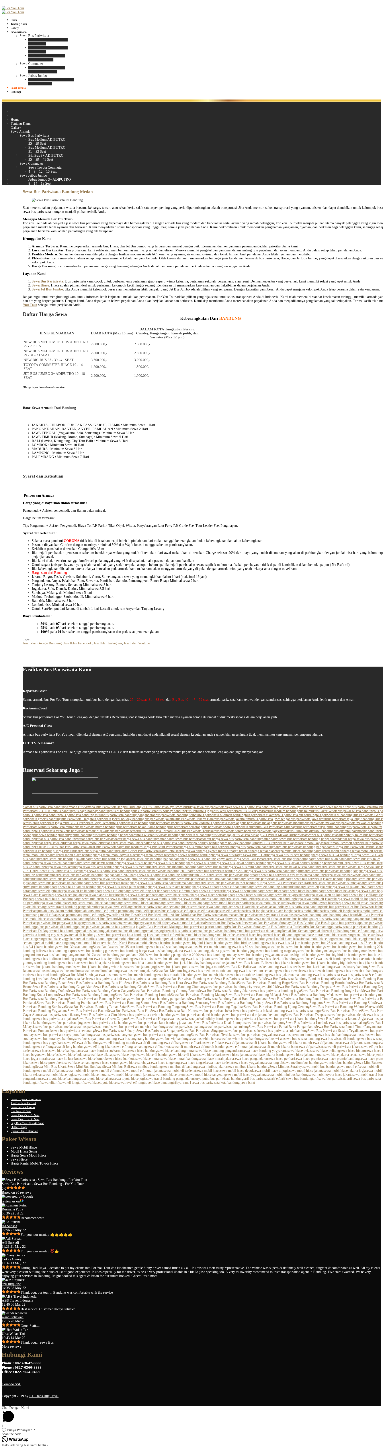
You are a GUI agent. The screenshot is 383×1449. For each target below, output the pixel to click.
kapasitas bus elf (159, 911)
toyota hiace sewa (112, 1082)
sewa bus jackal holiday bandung (189, 963)
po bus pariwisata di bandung (55, 927)
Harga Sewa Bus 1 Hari (250, 855)
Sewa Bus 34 (102, 947)
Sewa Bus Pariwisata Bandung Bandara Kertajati (298, 979)
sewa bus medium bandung (101, 971)
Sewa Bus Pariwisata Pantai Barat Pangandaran (282, 1027)
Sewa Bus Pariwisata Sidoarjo (115, 1030)
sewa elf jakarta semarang (360, 1042)
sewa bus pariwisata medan (54, 1027)
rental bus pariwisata (180, 931)
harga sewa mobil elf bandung (274, 899)
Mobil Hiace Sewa (24, 1151)
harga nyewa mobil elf (215, 851)
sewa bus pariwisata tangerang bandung (163, 1034)
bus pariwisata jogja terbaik (53, 823)
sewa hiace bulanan (74, 1054)
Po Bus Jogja (325, 923)
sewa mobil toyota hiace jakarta (330, 1074)
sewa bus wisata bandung (302, 1038)
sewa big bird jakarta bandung (205, 943)
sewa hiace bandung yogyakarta (265, 1050)
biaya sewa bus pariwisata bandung (249, 807)
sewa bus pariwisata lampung (264, 1023)
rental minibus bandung (93, 939)
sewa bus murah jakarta (211, 975)
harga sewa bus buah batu (327, 859)
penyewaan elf (126, 923)
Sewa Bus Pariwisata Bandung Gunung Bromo (165, 991)
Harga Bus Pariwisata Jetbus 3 (355, 847)
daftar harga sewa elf (49, 843)
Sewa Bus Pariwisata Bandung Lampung (86, 995)
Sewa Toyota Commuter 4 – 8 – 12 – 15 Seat (46, 69)
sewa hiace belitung (326, 1050)
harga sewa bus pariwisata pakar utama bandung (165, 883)
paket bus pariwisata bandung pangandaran (340, 919)
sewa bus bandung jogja (240, 951)
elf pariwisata (357, 843)
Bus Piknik (295, 831)
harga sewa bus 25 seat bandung (289, 855)
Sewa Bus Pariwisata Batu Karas (173, 1011)
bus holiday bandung (171, 811)
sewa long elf (274, 1062)
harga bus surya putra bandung (97, 851)
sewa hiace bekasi (300, 1050)
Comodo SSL (11, 1384)
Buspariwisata (298, 835)
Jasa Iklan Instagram (108, 643)
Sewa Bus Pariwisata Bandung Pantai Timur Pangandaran (309, 999)
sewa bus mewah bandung (319, 971)
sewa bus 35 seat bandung (129, 947)
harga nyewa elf (188, 851)
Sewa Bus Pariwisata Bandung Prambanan (67, 1003)
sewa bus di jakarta (198, 959)
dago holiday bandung (205, 843)
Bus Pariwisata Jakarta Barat (195, 819)
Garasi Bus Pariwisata (101, 847)
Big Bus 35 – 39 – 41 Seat (27, 1123)
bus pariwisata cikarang (261, 815)
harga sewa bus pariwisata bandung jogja (331, 871)
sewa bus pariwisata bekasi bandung (259, 1011)
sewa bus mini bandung (45, 975)
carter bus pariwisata (322, 835)
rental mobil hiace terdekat (94, 943)
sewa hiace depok (125, 1054)
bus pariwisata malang (256, 823)
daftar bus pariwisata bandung (56, 839)
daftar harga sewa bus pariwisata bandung (232, 839)
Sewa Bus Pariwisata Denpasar (306, 1015)
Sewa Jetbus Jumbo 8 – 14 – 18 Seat (23, 1109)
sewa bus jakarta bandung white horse (100, 967)
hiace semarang (171, 907)
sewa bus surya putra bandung (95, 1038)
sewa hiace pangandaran (251, 1058)
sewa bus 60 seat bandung (249, 947)
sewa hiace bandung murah (176, 1050)
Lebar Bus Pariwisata (203, 915)
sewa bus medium (69, 971)
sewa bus (270, 943)
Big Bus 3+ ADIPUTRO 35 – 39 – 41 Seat (46, 57)
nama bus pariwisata (163, 919)
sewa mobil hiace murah (91, 1074)
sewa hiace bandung (143, 1050)
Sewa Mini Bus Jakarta (51, 1066)
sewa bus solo (358, 1034)
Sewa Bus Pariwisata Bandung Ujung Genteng (277, 1007)
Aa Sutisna (9, 1226)
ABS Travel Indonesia (17, 1300)
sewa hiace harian (211, 1054)
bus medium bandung (283, 811)
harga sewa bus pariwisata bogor (229, 875)
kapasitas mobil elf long (332, 911)
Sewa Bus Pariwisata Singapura (203, 1030)
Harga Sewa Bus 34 (366, 855)
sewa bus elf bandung (330, 959)
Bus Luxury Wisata (254, 811)
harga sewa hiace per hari (139, 895)
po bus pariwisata (347, 923)
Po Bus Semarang (317, 927)
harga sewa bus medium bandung (173, 867)
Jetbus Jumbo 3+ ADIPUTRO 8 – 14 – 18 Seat (51, 81)
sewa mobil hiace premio (169, 1074)
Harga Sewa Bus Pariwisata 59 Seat (55, 871)
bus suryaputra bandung (76, 835)
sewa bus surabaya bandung (54, 1038)
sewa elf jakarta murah (296, 1042)
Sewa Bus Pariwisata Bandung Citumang (176, 987)
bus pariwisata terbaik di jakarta (87, 831)
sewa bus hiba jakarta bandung (102, 963)
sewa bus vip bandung (173, 1038)
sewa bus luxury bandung (351, 967)
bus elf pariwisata (144, 811)
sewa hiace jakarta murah (305, 1054)
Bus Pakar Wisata (325, 811)
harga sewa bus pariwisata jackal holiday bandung (204, 879)
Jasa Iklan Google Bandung (42, 643)
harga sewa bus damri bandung (96, 863)
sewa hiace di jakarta (184, 1054)
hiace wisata (259, 907)
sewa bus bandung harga (129, 951)
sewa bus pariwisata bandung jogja (276, 991)
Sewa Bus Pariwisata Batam (87, 1011)
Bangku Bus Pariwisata (150, 807)
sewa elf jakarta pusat (327, 1042)
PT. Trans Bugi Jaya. (44, 1396)
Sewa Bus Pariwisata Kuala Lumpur (218, 1023)
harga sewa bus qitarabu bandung (74, 887)
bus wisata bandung (166, 835)
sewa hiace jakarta (237, 1054)
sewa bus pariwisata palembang (227, 1027)
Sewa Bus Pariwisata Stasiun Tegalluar (335, 1030)
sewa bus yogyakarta (49, 1042)
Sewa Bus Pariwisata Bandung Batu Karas (154, 983)
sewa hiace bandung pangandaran (219, 1050)
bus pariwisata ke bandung (131, 823)
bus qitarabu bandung (318, 831)
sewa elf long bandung (69, 1046)
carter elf (343, 835)
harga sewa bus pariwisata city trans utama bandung (288, 875)
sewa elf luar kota (159, 1046)
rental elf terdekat (173, 935)
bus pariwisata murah (59, 827)
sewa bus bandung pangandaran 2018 (120, 955)
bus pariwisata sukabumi (245, 827)
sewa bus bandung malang (315, 951)
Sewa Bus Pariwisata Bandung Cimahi (120, 987)
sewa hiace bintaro (353, 1050)
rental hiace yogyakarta (61, 939)
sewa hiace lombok (93, 1058)
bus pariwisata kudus (192, 823)
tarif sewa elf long (65, 1082)
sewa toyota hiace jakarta (96, 1078)
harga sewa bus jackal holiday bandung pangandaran (305, 863)
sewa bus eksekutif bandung (277, 959)
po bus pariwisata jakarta (93, 927)
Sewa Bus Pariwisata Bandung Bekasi (211, 983)
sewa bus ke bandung (264, 967)
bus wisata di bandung (196, 835)
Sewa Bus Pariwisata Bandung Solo (349, 1003)
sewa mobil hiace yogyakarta (246, 1074)
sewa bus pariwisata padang (185, 1027)
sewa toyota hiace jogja (130, 1078)
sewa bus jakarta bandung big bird (327, 963)
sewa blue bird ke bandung (245, 943)
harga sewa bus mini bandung (246, 867)
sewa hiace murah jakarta (216, 1058)
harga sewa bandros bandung (191, 855)
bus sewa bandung (46, 835)
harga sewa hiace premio (174, 895)
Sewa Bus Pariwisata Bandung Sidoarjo (237, 1003)
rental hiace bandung (200, 935)
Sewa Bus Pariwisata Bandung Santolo (124, 1003)
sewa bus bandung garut (95, 951)
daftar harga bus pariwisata (95, 839)
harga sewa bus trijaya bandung (171, 887)
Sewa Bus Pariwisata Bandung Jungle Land (331, 991)
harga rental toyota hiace (154, 855)
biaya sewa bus (177, 807)
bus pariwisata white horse (233, 831)
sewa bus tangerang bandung (137, 1038)
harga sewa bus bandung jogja (107, 859)
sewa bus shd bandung (333, 1034)
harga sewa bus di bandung (168, 863)
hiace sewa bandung (211, 907)
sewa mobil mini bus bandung (288, 1074)
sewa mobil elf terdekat (180, 1070)
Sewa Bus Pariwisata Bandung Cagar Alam (62, 987)
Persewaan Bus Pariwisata (223, 923)
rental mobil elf (120, 939)
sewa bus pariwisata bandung (142, 979)
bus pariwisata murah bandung (95, 827)
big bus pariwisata (359, 807)
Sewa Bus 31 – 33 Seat (25, 1119)
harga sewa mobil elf (238, 899)
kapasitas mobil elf (303, 911)
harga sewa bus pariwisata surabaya (335, 883)
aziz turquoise (11, 1284)
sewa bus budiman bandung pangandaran (64, 959)
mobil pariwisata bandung (72, 919)
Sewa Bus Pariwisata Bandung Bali (239, 979)
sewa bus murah (109, 975)
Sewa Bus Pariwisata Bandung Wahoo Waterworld (345, 1007)
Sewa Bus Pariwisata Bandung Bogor (264, 983)
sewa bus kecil (289, 967)
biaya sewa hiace (306, 807)
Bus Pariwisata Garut (367, 815)
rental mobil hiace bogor (319, 939)
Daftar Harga (19, 1127)
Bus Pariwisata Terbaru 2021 (160, 831)
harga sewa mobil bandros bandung (199, 899)
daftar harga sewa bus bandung (136, 839)
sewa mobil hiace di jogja (271, 1070)
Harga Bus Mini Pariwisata (161, 847)
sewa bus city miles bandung (113, 959)
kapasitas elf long (250, 911)
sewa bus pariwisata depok (347, 1015)
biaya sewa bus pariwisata (206, 807)
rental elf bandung (337, 931)
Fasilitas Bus (44, 847)
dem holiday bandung (236, 843)
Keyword (109, 915)
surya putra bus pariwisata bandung (218, 1078)
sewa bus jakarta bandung (285, 963)
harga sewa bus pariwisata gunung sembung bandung (131, 879)
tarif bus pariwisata (256, 1078)
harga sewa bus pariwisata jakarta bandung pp (317, 879)
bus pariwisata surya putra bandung (322, 827)
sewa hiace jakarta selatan (341, 1054)
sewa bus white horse (204, 1038)
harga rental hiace (263, 851)
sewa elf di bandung (149, 1042)
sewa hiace (41, 1050)
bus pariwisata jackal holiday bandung (118, 819)
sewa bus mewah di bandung (358, 971)
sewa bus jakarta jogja (142, 967)
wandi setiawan (12, 1317)
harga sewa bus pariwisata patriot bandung (228, 883)
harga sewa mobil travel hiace (356, 903)
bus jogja (207, 811)
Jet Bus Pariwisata (362, 907)
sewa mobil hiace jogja (58, 1074)
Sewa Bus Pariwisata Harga (147, 1019)
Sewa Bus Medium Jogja (172, 971)
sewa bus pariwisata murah (92, 1027)
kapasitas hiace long (276, 911)
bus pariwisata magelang (224, 823)
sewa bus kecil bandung (316, 967)
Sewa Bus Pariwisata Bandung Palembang (98, 999)
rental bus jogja (155, 931)
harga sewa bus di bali (133, 863)
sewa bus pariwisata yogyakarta (255, 1034)
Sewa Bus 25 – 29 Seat (25, 1115)
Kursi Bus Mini (177, 915)
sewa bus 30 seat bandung (74, 947)
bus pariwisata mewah (320, 823)
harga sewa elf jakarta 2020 (348, 887)
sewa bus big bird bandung (299, 955)
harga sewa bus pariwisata (338, 867)
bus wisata (145, 835)
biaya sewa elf (284, 807)
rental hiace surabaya (368, 935)
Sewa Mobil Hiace (24, 1147)
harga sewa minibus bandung (121, 899)
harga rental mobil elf (328, 851)
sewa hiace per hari (281, 1058)
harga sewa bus (223, 855)
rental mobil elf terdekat (212, 939)
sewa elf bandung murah (117, 1042)
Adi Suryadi (10, 1242)
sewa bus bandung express (59, 951)
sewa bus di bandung (170, 959)
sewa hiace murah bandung (179, 1058)
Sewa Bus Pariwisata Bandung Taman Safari (96, 1007)
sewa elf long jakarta (99, 1046)
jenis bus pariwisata (335, 907)
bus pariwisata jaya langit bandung (350, 819)
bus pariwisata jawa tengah (272, 819)
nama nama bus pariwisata (196, 919)
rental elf (318, 931)
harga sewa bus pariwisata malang (107, 883)
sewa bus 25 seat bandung (331, 943)
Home (14, 20)
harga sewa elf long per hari (143, 891)
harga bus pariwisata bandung (253, 847)
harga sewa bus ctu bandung (55, 863)
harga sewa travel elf (110, 907)
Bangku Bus (125, 807)
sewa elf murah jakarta (243, 1046)
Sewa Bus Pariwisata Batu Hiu (128, 1011)
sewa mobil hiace (208, 1070)
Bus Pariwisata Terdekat (198, 831)
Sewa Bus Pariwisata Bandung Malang (198, 995)
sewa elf (70, 1042)
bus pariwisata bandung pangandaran (130, 815)
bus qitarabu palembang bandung (357, 831)
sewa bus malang (45, 971)
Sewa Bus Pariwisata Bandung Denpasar (305, 987)
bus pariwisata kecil (164, 823)
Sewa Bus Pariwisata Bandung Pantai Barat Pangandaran (228, 999)
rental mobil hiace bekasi (284, 939)
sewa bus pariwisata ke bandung (107, 1023)
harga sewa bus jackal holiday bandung (240, 863)
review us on (11, 1201)
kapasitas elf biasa (200, 911)
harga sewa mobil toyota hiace (314, 903)
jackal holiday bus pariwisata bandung (295, 907)
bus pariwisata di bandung (334, 815)
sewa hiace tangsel (193, 1062)
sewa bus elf (306, 959)
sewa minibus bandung (146, 1066)
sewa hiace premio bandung (340, 1058)
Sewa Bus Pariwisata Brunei (342, 1011)
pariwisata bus (47, 923)
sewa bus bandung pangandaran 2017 (67, 955)
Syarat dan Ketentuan (24, 1131)
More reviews (11, 1346)
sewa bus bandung (337, 947)
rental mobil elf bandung (148, 939)
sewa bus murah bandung (138, 975)
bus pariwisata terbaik (50, 831)
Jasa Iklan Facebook (77, 643)
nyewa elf (221, 919)
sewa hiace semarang (79, 1062)
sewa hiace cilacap (100, 1054)
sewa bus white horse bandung (240, 1038)
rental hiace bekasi (227, 935)
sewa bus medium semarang (257, 971)
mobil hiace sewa (41, 919)
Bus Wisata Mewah (275, 835)
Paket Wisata (18, 87)
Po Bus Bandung (304, 923)
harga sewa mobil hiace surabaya (270, 903)
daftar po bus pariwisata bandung (167, 843)
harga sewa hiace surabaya (248, 895)
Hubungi (16, 91)
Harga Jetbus (168, 851)
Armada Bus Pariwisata (100, 807)
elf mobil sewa (338, 843)
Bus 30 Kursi (46, 811)
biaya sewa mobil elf (332, 807)
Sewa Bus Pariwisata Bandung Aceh (188, 979)
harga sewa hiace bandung (300, 891)
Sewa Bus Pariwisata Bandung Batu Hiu (95, 983)
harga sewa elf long (110, 891)
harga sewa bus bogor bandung (287, 859)
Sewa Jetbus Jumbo (33, 75)
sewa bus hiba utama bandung (145, 963)
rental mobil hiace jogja (352, 939)
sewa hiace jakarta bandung (269, 1054)
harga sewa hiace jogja (64, 895)
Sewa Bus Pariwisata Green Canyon (102, 1019)
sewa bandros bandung (168, 943)
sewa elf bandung (88, 1042)
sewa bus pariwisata (326, 975)
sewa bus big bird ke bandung (339, 955)
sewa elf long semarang (130, 1046)
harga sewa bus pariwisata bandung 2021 (216, 871)
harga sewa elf (203, 887)
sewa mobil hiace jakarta (306, 1070)
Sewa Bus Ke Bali (236, 967)
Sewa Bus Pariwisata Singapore (158, 1030)
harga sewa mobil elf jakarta (314, 899)
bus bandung (65, 811)
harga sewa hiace (269, 891)
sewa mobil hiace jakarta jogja (345, 1070)
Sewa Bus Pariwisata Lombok (306, 1023)
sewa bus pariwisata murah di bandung (138, 1027)
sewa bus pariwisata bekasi (215, 1011)
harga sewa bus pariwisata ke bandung (57, 883)
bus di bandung (121, 811)
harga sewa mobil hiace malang (181, 903)
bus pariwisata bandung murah (82, 815)
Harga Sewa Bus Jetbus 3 (360, 863)
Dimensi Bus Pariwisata (268, 843)
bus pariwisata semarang (185, 827)
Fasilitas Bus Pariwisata (69, 847)
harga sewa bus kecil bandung (95, 867)
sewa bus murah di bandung (175, 975)
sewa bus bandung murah (352, 951)
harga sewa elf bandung (230, 887)
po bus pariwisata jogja (127, 927)
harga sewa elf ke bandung (77, 891)
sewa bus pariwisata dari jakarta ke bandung (254, 1015)
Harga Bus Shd (65, 851)
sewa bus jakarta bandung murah (51, 967)
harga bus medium (129, 847)
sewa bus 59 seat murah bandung (208, 947)
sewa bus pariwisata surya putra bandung (64, 1034)
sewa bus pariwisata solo (242, 1030)
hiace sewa (189, 907)
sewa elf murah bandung (210, 1046)
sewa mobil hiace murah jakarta (130, 1074)
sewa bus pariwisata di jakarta (56, 1019)
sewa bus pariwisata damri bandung (198, 1015)
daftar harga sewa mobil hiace (123, 843)
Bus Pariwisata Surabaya (279, 827)
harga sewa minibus (87, 899)
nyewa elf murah (240, 919)
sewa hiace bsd (49, 1054)
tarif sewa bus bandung (296, 1078)
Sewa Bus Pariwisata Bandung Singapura (294, 1003)
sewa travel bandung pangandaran (170, 1078)
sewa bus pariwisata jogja (67, 1023)
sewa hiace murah (147, 1058)
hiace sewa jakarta (238, 907)
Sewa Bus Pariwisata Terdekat (212, 1034)
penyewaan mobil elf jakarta (185, 923)
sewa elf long (44, 1046)
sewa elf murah (182, 1046)
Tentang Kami (19, 24)
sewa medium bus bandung (302, 1062)
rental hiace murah (311, 935)
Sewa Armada (19, 32)
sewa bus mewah (289, 971)
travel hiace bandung (158, 1082)
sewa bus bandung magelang (277, 951)
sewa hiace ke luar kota (64, 1058)
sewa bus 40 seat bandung (166, 947)
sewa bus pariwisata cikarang (60, 1015)
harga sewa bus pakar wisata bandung (293, 867)
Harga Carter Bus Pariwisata (139, 851)
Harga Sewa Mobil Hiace (28, 1155)
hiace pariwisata (149, 907)
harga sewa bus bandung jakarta (63, 859)
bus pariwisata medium (288, 823)
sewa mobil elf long (79, 1070)
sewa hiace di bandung (154, 1054)
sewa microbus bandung (338, 1062)
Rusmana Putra (12, 1209)
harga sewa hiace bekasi (335, 891)
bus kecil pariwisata (227, 811)
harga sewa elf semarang (240, 891)
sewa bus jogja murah (207, 967)
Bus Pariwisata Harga (76, 819)
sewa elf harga (173, 1042)
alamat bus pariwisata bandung (44, 807)
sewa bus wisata (273, 1038)
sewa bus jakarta (224, 963)
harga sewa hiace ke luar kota (100, 895)
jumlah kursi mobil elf (92, 911)
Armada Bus (75, 807)
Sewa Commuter (31, 63)
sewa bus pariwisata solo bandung (284, 1030)
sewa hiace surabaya (135, 1062)
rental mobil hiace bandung (248, 939)
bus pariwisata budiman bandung (222, 815)
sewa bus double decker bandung (234, 959)
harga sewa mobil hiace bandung (93, 903)
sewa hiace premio (308, 1058)
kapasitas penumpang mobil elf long (78, 915)
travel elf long (134, 1082)
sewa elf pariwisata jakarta (342, 1046)
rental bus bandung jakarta (96, 931)
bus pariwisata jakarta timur (234, 819)
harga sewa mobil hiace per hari (225, 903)
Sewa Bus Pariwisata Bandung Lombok (143, 995)
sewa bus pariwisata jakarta (247, 1019)
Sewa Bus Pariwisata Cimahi (100, 1015)
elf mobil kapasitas (315, 843)
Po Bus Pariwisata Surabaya (246, 927)
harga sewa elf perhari (207, 891)
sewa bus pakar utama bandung (290, 975)
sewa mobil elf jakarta (50, 1070)
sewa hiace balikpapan (65, 1050)
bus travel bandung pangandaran (115, 835)
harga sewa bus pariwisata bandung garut (274, 871)
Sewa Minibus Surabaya (286, 1066)
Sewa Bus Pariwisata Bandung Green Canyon (99, 991)
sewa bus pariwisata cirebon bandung (147, 1015)
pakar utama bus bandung (292, 919)
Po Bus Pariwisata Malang (161, 927)
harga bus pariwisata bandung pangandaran (304, 847)
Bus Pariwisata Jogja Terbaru (92, 823)
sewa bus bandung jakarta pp (203, 951)
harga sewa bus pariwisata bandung (105, 871)
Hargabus (131, 907)
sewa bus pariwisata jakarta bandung (291, 1019)
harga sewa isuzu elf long (324, 895)
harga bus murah (191, 847)
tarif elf (275, 1078)
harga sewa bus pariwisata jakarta (262, 879)
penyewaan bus (68, 923)
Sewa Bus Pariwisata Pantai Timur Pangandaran (349, 1027)
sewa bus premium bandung (297, 1034)
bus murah (305, 811)
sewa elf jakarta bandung (263, 1042)
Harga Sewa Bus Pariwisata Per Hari (284, 883)
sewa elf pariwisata (311, 1046)
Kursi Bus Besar (127, 915)
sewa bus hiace (70, 963)
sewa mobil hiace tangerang (206, 1074)
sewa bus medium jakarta (137, 971)
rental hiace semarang (339, 935)
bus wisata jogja (223, 835)
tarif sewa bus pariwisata (329, 1078)
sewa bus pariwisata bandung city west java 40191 (240, 987)
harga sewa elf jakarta (314, 887)
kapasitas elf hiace (225, 911)
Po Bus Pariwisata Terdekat (285, 927)
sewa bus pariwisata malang (347, 1023)
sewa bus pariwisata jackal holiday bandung (197, 1019)
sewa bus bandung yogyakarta (259, 955)
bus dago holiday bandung (92, 811)
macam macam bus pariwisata (238, 915)
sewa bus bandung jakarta (165, 951)
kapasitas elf (179, 911)
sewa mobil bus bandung (320, 1066)
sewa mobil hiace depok (237, 1070)
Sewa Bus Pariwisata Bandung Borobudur (320, 983)
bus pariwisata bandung (44, 815)
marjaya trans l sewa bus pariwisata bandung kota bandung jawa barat (308, 915)
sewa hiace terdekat (219, 1062)
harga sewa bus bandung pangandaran (154, 859)
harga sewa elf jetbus (44, 891)
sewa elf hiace (214, 1042)
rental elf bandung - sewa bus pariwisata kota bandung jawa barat (115, 935)
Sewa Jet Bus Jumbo (47, 289)
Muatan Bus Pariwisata (133, 919)
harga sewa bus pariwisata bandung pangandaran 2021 (168, 875)
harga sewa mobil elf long (352, 899)
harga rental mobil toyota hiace (115, 855)
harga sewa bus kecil (59, 867)
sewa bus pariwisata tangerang (114, 1034)
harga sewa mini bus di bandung (51, 899)
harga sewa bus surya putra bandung (123, 887)
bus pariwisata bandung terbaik (177, 815)
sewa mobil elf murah (108, 1070)
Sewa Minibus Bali (116, 1066)
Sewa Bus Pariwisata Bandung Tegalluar (215, 1007)
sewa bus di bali (144, 959)
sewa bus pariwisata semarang (73, 1030)
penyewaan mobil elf (150, 923)
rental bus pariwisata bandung (215, 931)
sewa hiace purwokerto (48, 1062)
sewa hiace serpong (107, 1062)
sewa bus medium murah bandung (214, 971)
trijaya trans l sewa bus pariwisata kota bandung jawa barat (214, 1082)
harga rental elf (241, 851)
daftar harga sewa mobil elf (83, 843)
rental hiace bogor (252, 935)
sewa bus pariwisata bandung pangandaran (158, 999)
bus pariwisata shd (215, 827)
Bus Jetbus (193, 811)
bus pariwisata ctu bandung (297, 815)
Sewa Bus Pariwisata (34, 36)
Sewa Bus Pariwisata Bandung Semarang (180, 1003)
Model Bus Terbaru (103, 919)
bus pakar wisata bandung (356, 811)
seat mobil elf (142, 943)
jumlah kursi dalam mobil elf (57, 911)
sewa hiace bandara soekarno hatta (105, 1050)
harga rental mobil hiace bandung (71, 855)
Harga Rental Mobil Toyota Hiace (34, 1163)
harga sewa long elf (356, 895)
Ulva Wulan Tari (13, 1334)
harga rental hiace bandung (295, 851)
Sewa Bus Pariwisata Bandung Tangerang (157, 1007)
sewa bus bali (277, 947)
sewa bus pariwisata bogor (303, 1011)
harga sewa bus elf (200, 863)
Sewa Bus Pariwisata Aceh (69, 979)
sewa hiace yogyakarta (249, 1062)
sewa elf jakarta (235, 1042)
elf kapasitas (293, 843)
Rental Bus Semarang (297, 931)
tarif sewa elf (44, 1082)
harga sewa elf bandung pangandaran (273, 887)
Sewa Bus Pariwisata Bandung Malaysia (254, 995)
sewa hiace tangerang (165, 1062)
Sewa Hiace (40, 285)
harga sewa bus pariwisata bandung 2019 (159, 871)
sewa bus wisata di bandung (339, 1038)
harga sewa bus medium (133, 867)
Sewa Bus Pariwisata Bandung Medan (309, 995)
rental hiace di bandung (281, 935)
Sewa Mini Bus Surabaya (85, 1066)
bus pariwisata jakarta (160, 819)
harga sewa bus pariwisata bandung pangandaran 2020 (92, 875)
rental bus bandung (64, 931)
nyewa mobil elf (263, 919)
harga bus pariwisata (217, 847)
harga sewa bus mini (211, 867)
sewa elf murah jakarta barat (278, 1046)
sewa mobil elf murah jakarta (143, 1070)
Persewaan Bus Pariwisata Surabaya (267, 923)
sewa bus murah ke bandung (248, 975)
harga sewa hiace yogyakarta (287, 895)
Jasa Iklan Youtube (137, 643)
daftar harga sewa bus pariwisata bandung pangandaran (300, 839)
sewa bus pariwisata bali (105, 979)
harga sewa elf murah (177, 891)
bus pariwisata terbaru (124, 831)
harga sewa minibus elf (158, 899)
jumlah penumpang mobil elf (128, 911)
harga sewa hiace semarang (210, 895)
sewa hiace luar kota (121, 1058)
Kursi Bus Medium (152, 915)
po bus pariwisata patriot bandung (203, 927)
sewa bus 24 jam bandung (295, 943)
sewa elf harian (193, 1042)
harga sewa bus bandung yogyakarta (206, 859)
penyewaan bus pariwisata (97, 923)
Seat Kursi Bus (122, 943)
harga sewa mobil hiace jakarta (137, 903)
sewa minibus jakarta (212, 1066)
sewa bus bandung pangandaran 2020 (172, 955)
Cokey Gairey (11, 1259)
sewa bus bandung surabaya (218, 955)
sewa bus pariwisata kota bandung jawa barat (161, 1023)
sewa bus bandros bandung (305, 947)
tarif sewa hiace (89, 1082)
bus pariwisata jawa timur (308, 819)
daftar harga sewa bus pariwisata (180, 839)
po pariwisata (339, 927)
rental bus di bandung (130, 931)
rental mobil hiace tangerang (56, 943)
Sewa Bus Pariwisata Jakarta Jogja (341, 1019)
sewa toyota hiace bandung (60, 1078)
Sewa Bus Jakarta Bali (251, 963)
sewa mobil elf (348, 1066)
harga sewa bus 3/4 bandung (332, 855)
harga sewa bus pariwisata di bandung (67, 879)
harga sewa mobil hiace (53, 903)
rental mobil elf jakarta (180, 939)
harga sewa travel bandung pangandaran (68, 907)
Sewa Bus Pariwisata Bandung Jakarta (225, 991)
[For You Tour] (13, 8)
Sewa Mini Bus (366, 1062)
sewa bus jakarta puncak (175, 967)
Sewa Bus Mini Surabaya (80, 975)
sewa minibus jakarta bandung (248, 1066)
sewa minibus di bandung (180, 1066)
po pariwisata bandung (364, 927)
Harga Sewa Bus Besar (248, 859)
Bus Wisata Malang (247, 835)
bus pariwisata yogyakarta (270, 831)
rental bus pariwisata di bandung (259, 931)
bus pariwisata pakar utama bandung (142, 827)
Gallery (15, 28)
